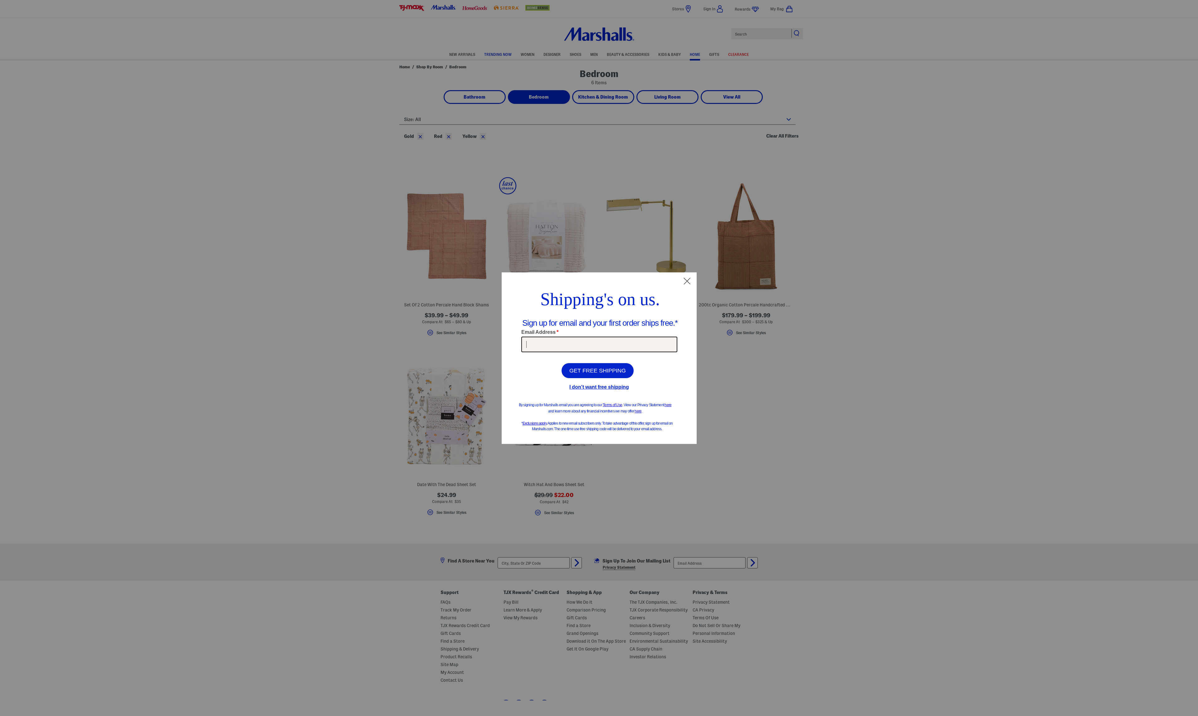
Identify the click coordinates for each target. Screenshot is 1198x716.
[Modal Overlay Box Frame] (599, 358)
